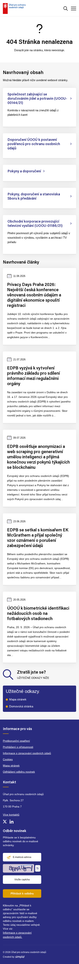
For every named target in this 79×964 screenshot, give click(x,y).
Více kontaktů (11, 814)
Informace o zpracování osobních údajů (27, 753)
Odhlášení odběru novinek (19, 771)
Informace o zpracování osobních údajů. (17, 934)
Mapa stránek (17, 699)
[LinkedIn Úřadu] (11, 822)
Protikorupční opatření (16, 740)
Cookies (8, 759)
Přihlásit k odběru (22, 893)
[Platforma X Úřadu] (5, 821)
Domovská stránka (21, 706)
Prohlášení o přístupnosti (18, 747)
